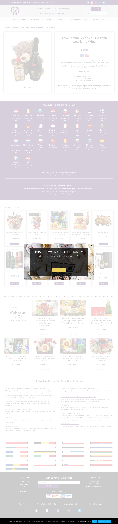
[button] (91, 246)
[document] (59, 262)
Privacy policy (104, 521)
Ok (94, 521)
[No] (116, 521)
